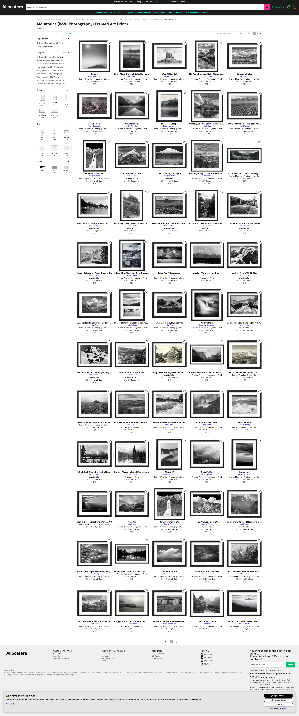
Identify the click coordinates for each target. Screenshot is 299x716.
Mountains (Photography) (108, 19)
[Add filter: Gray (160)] (54, 167)
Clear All (69, 33)
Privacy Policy (11, 704)
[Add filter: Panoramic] (54, 111)
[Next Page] (260, 33)
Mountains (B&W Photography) (130, 19)
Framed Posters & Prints (152, 19)
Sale (205, 13)
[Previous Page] (248, 33)
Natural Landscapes (63, 19)
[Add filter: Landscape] (42, 111)
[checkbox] (42, 134)
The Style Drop (100, 13)
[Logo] (12, 7)
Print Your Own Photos (123, 2)
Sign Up (290, 664)
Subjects (40, 19)
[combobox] (145, 7)
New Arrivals (159, 13)
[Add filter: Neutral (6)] (66, 167)
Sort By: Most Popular (224, 34)
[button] (123, 2)
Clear (64, 53)
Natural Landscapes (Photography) (84, 19)
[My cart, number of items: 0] (295, 7)
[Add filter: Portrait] (42, 98)
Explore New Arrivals (177, 2)
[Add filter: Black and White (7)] (43, 167)
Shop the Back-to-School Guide (150, 2)
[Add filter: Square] (54, 98)
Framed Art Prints (169, 19)
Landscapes (50, 19)
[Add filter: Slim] (66, 98)
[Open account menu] (283, 7)
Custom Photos (143, 13)
